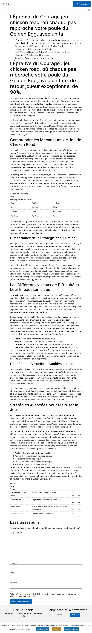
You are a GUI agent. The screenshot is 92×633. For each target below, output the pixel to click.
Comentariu (16, 533)
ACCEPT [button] (56, 629)
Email (13, 573)
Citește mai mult (71, 629)
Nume (13, 563)
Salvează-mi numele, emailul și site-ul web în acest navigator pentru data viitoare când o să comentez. (43, 595)
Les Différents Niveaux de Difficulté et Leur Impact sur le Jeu (42, 52)
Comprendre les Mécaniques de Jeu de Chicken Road (39, 46)
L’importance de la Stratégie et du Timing (34, 49)
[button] (82, 4)
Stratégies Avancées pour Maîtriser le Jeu (34, 58)
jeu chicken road (41, 104)
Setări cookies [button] (42, 629)
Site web (14, 582)
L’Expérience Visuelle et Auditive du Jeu (32, 55)
